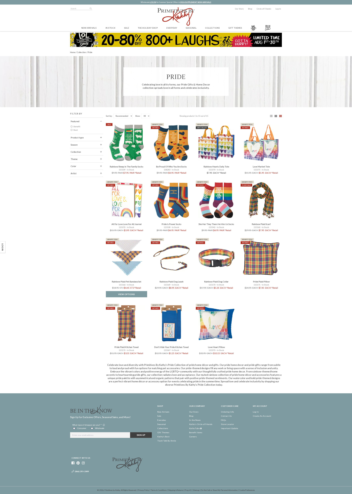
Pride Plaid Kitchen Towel (126, 347)
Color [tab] (73, 166)
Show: (137, 116)
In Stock (110, 28)
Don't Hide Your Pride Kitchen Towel (171, 347)
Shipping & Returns (175, 490)
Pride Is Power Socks (171, 224)
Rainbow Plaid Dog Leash (171, 281)
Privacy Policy (143, 490)
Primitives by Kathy (112, 490)
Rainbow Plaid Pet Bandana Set (126, 281)
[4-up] (279, 116)
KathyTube (194, 428)
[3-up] (275, 116)
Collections (212, 28)
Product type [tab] (77, 137)
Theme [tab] (74, 159)
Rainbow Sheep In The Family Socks (126, 166)
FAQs (223, 420)
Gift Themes (235, 28)
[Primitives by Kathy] (127, 470)
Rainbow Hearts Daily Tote (216, 166)
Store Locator (227, 424)
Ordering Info (227, 412)
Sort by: (109, 116)
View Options (126, 294)
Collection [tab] (76, 151)
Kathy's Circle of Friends (201, 424)
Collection (81, 52)
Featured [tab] (75, 121)
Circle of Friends (264, 9)
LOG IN (153, 2)
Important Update (229, 428)
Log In (278, 9)
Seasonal (191, 28)
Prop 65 (188, 490)
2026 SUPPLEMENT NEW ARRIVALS (195, 2)
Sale (126, 28)
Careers (193, 436)
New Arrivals (89, 28)
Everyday (172, 28)
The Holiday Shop (148, 28)
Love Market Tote (261, 166)
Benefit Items (195, 432)
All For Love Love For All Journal (126, 224)
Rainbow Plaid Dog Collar (216, 281)
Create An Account (262, 416)
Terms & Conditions (159, 490)
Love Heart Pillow (216, 347)
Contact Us (226, 416)
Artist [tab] (73, 173)
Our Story (239, 9)
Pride (90, 52)
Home (72, 52)
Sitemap (196, 490)
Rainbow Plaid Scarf (261, 224)
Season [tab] (74, 144)
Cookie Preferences (247, 490)
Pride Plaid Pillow (261, 281)
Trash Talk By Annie (166, 441)
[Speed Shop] (270, 116)
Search (90, 8)
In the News (195, 420)
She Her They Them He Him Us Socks (216, 224)
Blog (250, 9)
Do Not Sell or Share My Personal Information (219, 490)
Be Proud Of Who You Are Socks (171, 166)
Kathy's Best (163, 436)
